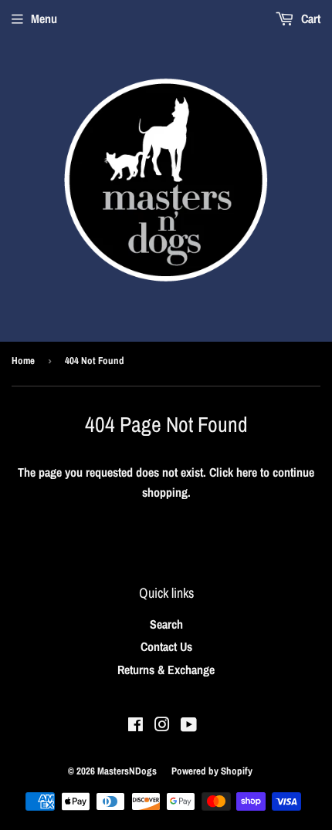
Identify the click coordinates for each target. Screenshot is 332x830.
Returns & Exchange (166, 669)
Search (166, 624)
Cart (309, 18)
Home (23, 360)
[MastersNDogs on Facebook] (135, 725)
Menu (44, 18)
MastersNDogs (127, 771)
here (246, 472)
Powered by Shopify (211, 771)
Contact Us (166, 646)
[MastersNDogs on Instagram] (162, 725)
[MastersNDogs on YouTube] (189, 725)
